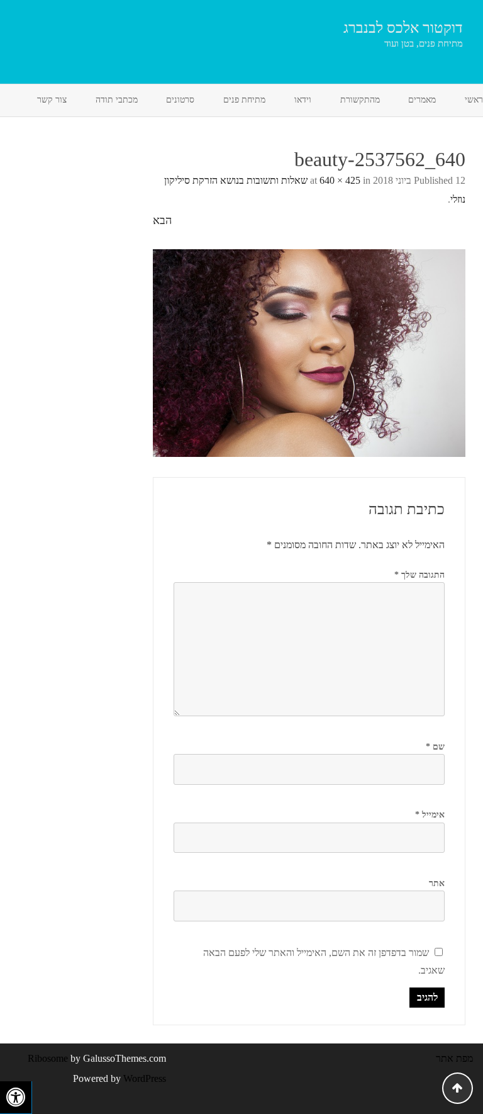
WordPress (143, 1078)
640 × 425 (339, 180)
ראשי (474, 99)
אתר (437, 883)
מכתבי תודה (117, 99)
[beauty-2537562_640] (309, 353)
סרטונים (180, 99)
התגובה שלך (419, 575)
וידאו (302, 99)
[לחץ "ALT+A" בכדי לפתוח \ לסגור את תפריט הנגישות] (16, 1097)
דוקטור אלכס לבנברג (403, 27)
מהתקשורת (360, 99)
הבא (162, 220)
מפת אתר (454, 1058)
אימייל (430, 814)
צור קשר (52, 99)
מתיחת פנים (244, 99)
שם (435, 746)
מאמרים (422, 99)
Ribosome (48, 1058)
